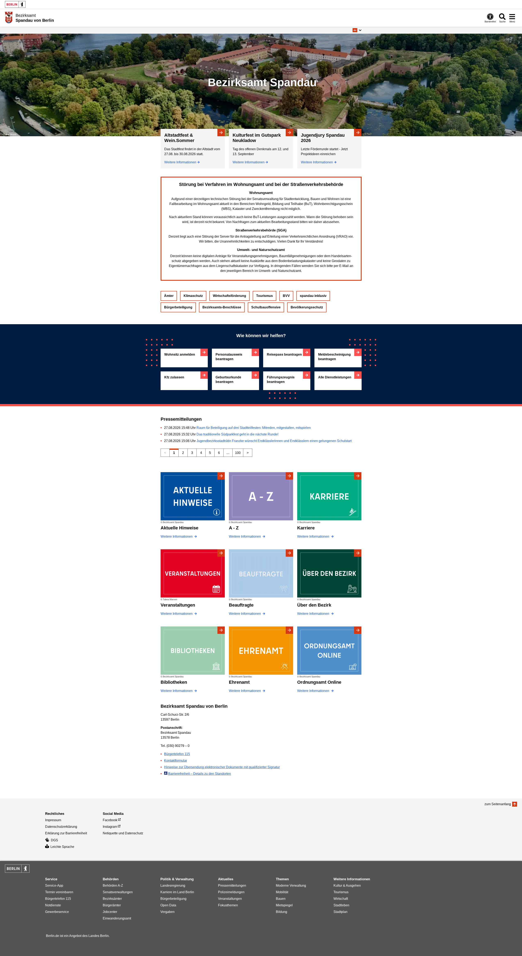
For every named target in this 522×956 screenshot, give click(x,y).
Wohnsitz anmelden (179, 354)
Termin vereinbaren (59, 892)
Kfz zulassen (174, 377)
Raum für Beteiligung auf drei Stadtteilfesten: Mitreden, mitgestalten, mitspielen (253, 427)
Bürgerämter (112, 905)
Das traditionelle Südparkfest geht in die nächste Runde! (237, 434)
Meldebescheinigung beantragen (334, 357)
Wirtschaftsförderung (229, 296)
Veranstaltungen (230, 898)
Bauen (281, 898)
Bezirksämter (112, 898)
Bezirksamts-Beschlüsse (221, 307)
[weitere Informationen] (9, 17)
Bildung (281, 912)
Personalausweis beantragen (229, 357)
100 (238, 453)
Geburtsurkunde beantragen (228, 380)
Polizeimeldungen (231, 892)
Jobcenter (110, 912)
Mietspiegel (284, 905)
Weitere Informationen (180, 162)
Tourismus (264, 296)
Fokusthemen (228, 905)
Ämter (169, 296)
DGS (54, 840)
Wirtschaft (341, 898)
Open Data (168, 905)
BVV (286, 296)
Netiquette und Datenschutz (123, 833)
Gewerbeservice (57, 912)
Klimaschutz (193, 296)
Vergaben (167, 912)
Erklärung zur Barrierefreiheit (66, 833)
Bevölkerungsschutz (307, 307)
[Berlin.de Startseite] (15, 4)
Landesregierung (172, 885)
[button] (357, 30)
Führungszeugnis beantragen (281, 380)
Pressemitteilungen (232, 885)
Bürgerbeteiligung (178, 307)
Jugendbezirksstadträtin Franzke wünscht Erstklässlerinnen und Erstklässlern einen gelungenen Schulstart (274, 441)
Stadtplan (340, 912)
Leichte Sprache (62, 846)
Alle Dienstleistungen (334, 377)
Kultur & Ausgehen (347, 885)
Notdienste (53, 905)
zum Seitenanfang (497, 804)
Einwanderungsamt (117, 918)
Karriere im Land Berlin (177, 892)
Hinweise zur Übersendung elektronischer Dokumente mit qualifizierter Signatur (222, 767)
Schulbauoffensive (266, 307)
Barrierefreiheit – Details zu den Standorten (199, 773)
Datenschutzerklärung (61, 826)
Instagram (110, 826)
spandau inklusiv (313, 296)
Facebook (110, 820)
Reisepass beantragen (284, 354)
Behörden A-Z (113, 885)
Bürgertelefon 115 (177, 754)
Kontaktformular (175, 760)
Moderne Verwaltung (291, 885)
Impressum (53, 820)
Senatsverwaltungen (118, 892)
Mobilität (282, 892)
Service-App (54, 885)
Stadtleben (341, 905)
